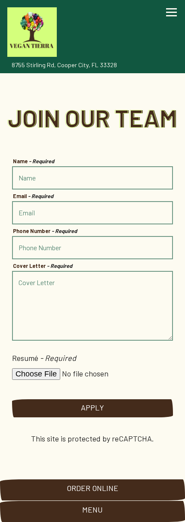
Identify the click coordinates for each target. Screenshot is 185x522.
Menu (92, 509)
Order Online (92, 488)
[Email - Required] (92, 212)
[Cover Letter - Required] (92, 306)
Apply (92, 407)
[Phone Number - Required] (92, 247)
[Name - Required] (92, 178)
